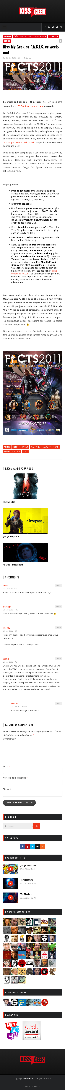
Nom (6, 766)
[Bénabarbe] (37, 924)
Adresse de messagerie (15, 777)
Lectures (53, 36)
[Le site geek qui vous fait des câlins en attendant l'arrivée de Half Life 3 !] (32, 16)
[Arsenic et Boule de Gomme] (22, 924)
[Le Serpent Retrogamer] (29, 1005)
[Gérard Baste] (29, 941)
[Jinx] (44, 941)
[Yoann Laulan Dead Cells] (22, 949)
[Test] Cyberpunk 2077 (12, 536)
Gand (56, 447)
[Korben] (14, 949)
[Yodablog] (22, 982)
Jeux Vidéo (40, 36)
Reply (58, 585)
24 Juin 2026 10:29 (28, 883)
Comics (16, 447)
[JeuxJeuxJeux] (22, 1005)
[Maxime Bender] (29, 957)
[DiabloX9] (22, 933)
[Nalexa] (7, 966)
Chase (5, 585)
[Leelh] (44, 949)
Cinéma (7, 36)
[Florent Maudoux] (52, 933)
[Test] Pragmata (26, 879)
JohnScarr (7, 606)
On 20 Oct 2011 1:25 (12, 58)
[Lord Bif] (7, 957)
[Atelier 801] (29, 924)
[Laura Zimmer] (29, 949)
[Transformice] (52, 974)
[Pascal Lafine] (37, 966)
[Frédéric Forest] (14, 941)
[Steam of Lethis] (29, 974)
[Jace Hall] (37, 941)
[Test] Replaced (26, 894)
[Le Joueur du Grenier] (37, 949)
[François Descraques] (7, 941)
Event (25, 447)
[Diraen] (29, 933)
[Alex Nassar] (14, 924)
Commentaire (9, 738)
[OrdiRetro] (37, 1005)
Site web (7, 789)
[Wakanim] (14, 982)
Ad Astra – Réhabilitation (13, 564)
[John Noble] (52, 941)
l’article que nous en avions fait (18, 142)
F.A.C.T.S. (35, 447)
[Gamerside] (14, 1005)
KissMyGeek (28, 1078)
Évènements (20, 36)
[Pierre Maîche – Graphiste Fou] (7, 1005)
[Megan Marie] (37, 957)
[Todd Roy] (37, 974)
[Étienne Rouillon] (44, 933)
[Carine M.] (52, 924)
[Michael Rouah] (44, 957)
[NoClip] (22, 966)
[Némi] (14, 966)
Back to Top (32, 1086)
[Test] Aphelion (9, 501)
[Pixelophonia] (52, 966)
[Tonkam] (44, 974)
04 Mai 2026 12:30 (28, 897)
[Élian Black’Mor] (37, 933)
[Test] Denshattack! (28, 865)
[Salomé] (14, 974)
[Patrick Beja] (44, 966)
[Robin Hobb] (7, 974)
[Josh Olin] (7, 949)
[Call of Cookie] (44, 924)
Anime (7, 447)
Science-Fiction (12, 452)
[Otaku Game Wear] (44, 1005)
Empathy (6, 627)
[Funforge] (22, 941)
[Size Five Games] (22, 974)
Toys (25, 452)
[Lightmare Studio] (52, 949)
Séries (7, 41)
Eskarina (27, 58)
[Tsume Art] (7, 982)
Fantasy (46, 447)
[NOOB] (29, 966)
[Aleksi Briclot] (7, 924)
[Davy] (14, 933)
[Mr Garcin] (52, 957)
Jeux (30, 36)
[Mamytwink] (14, 957)
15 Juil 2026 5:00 (27, 869)
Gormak (6, 658)
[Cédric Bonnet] (7, 933)
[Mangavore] (22, 957)
